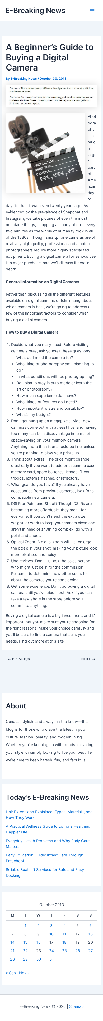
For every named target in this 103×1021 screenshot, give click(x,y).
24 (51, 950)
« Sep (11, 973)
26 (77, 950)
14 (12, 942)
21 (12, 950)
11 (64, 934)
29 (25, 959)
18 (64, 942)
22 (25, 950)
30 (38, 959)
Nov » (24, 973)
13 (90, 934)
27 (90, 950)
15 (25, 942)
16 (38, 942)
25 (64, 950)
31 (51, 959)
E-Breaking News (35, 10)
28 (12, 959)
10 (51, 934)
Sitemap (76, 1006)
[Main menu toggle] (92, 10)
